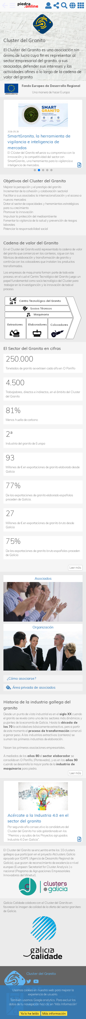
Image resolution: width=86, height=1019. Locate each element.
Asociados (43, 578)
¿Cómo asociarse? (21, 678)
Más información (54, 1013)
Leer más (75, 567)
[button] (35, 170)
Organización (43, 627)
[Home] (25, 6)
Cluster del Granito (41, 973)
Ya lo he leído (29, 1013)
